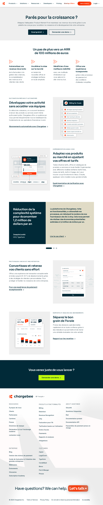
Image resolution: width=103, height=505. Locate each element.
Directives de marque (16, 426)
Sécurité (69, 408)
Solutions (23, 3)
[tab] (49, 248)
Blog (10, 452)
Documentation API (72, 422)
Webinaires (13, 465)
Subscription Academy (17, 476)
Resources (35, 3)
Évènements (13, 468)
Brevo (41, 466)
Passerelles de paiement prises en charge (78, 427)
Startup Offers (69, 3)
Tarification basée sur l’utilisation (51, 426)
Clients (11, 411)
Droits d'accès (44, 430)
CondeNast (43, 463)
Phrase (41, 474)
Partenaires (13, 415)
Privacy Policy (44, 500)
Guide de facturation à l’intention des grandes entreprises (22, 460)
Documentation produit (74, 418)
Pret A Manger (44, 470)
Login (95, 3)
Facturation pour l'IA (46, 422)
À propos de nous (15, 408)
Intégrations (43, 440)
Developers (48, 3)
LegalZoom (43, 455)
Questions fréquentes (73, 411)
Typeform (42, 459)
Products (12, 3)
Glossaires (13, 472)
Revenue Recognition (46, 415)
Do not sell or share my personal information (66, 500)
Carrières (12, 418)
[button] (40, 396)
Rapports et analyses (46, 437)
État (67, 415)
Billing (41, 408)
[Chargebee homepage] (3, 3)
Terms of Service (32, 500)
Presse (11, 422)
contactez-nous (14, 435)
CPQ (40, 419)
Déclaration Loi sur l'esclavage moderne (20, 430)
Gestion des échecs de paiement (20, 455)
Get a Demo (84, 3)
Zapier (41, 452)
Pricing (59, 3)
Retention (42, 411)
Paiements (42, 433)
